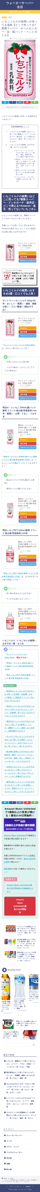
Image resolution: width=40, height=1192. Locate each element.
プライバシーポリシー (16, 1186)
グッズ (9, 1141)
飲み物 (4, 17)
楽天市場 (23, 257)
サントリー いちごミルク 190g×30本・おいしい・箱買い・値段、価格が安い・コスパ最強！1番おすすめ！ (25, 154)
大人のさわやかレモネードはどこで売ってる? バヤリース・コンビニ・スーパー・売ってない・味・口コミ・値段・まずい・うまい (20, 1088)
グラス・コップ (12, 1147)
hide (26, 127)
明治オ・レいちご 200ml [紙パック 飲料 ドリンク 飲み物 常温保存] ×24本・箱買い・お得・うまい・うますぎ (25, 163)
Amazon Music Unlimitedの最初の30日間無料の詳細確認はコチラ (20, 888)
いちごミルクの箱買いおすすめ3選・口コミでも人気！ (22, 146)
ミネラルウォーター (14, 1152)
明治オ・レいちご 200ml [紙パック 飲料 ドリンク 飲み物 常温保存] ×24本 (19, 666)
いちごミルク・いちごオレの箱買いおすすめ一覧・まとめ (25, 179)
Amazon (23, 253)
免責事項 (28, 1186)
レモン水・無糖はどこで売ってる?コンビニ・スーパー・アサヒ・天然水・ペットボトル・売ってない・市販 (21, 1064)
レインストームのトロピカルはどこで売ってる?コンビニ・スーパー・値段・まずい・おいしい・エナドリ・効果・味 (21, 1102)
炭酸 (8, 1164)
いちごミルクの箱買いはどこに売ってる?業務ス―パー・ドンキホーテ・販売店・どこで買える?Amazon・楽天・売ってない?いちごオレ (22, 136)
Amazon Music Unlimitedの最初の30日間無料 (20, 906)
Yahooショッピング (28, 261)
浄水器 (9, 1158)
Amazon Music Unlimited (15, 835)
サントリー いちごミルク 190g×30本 (19, 345)
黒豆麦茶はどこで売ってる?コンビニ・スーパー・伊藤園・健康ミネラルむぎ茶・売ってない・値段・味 (21, 1075)
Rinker (29, 247)
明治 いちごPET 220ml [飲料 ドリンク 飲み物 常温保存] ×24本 (25, 172)
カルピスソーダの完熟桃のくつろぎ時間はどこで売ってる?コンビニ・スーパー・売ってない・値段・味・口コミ (21, 1115)
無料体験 (7, 869)
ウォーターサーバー (14, 1135)
